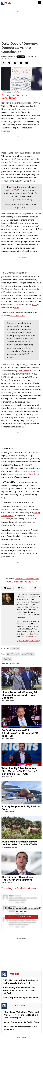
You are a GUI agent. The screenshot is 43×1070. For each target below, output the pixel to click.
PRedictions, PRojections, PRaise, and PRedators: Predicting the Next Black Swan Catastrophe (21, 1015)
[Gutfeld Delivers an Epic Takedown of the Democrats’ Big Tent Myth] (21, 716)
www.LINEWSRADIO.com (30, 636)
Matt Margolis (7, 700)
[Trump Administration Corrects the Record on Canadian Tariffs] (21, 827)
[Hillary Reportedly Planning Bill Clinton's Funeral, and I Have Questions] (21, 678)
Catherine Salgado (9, 847)
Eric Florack (6, 882)
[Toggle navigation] (39, 3)
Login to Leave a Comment (22, 917)
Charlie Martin (7, 812)
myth (16, 307)
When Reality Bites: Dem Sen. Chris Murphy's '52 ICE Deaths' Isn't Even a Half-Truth (19, 771)
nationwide (24, 370)
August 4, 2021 (21, 207)
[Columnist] (9, 599)
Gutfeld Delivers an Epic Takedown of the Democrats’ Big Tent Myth (20, 733)
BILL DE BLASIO (13, 654)
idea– (34, 304)
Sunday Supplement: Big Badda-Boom (20, 808)
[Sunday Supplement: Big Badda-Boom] (21, 792)
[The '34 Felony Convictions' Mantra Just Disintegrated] (21, 862)
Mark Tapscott (7, 776)
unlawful (31, 474)
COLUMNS (15, 648)
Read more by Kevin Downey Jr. (28, 642)
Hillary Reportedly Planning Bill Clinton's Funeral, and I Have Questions (19, 695)
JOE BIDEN (7, 659)
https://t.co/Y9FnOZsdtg (21, 199)
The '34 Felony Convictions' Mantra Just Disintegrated (17, 878)
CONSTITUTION (28, 654)
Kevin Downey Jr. (8, 57)
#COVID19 (17, 190)
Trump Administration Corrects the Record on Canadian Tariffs (19, 843)
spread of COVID (17, 315)
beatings (5, 130)
